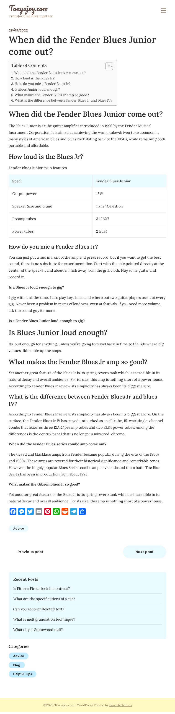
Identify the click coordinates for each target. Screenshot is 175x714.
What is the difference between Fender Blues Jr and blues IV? (63, 100)
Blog (16, 665)
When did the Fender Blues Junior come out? (50, 73)
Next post (145, 551)
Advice (18, 528)
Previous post (30, 551)
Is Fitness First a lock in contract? (41, 588)
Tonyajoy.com (28, 8)
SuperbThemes (120, 705)
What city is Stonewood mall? (38, 629)
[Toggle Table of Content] (107, 66)
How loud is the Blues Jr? (34, 78)
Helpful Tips (22, 674)
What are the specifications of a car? (44, 598)
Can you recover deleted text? (38, 609)
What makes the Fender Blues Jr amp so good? (52, 95)
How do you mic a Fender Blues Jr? (42, 83)
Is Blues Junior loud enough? (37, 89)
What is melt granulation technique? (44, 619)
